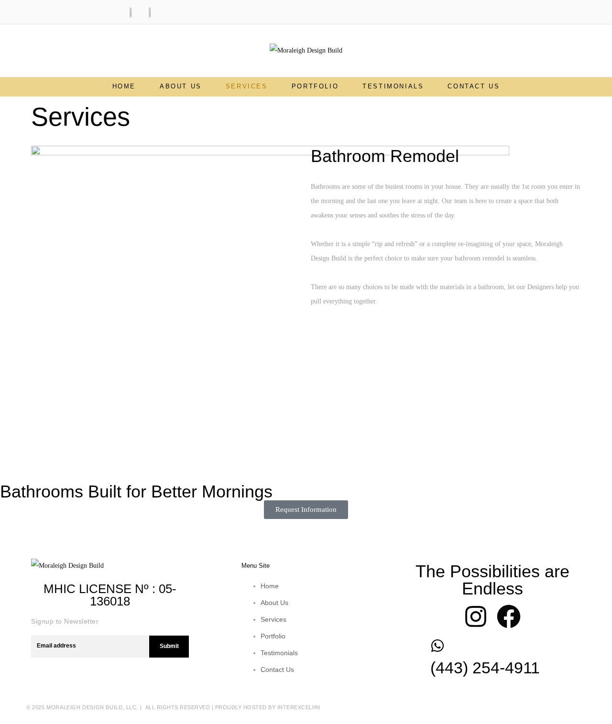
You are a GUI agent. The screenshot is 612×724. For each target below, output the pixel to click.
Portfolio (315, 86)
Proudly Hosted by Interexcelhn (267, 707)
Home (124, 86)
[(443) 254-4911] (437, 645)
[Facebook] (509, 616)
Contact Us (474, 86)
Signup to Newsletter (64, 621)
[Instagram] (476, 616)
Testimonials (393, 86)
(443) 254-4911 (485, 668)
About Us (181, 86)
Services (247, 86)
